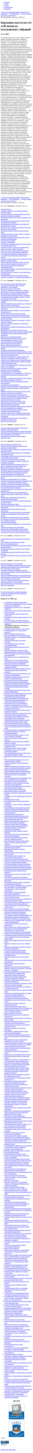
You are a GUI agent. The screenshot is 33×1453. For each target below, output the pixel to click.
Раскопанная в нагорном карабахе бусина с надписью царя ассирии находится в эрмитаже (15, 294)
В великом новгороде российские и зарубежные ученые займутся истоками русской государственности (16, 782)
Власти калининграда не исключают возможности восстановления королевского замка (18, 1192)
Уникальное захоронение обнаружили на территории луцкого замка (13, 498)
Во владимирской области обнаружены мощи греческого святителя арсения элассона (16, 842)
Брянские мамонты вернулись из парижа (13, 338)
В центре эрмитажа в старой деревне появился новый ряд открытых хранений (15, 215)
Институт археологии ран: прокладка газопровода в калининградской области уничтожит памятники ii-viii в (17, 1326)
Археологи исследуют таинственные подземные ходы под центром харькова (16, 661)
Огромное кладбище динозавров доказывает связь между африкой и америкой (18, 1356)
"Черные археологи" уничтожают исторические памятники (14, 828)
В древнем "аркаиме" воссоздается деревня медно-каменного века (17, 1302)
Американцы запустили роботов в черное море (15, 512)
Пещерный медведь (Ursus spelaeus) (12, 564)
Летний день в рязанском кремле (11, 337)
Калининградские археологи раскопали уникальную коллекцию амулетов (16, 1214)
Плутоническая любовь (8, 240)
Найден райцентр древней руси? (11, 444)
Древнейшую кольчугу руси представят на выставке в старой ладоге (14, 418)
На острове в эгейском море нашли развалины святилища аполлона (15, 1081)
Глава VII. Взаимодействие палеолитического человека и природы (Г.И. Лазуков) (15, 581)
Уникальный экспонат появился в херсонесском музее (15, 1004)
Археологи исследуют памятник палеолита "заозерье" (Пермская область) (18, 1088)
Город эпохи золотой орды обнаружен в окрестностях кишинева (16, 835)
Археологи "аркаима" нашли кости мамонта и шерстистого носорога (18, 707)
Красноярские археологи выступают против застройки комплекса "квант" (18, 1121)
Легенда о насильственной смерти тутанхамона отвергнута (15, 1245)
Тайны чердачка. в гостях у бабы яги (15, 1189)
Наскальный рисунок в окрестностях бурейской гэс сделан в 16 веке (16, 1040)
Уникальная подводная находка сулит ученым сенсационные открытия (15, 221)
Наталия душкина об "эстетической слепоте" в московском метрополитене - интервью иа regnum (16, 1183)
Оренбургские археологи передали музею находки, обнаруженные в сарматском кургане (15, 395)
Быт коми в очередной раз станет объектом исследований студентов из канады (17, 1234)
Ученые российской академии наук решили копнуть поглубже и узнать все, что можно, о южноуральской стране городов (18, 1044)
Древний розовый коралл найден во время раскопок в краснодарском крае (14, 410)
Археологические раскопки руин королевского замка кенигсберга (14, 974)
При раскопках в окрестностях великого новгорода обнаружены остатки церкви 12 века (17, 1036)
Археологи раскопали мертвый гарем (16, 859)
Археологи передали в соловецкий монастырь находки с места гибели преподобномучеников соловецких (15, 414)
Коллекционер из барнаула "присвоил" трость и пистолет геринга (16, 1010)
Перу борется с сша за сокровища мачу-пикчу (15, 292)
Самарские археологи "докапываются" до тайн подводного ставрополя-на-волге (17, 1060)
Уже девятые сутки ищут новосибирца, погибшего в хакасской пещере (16, 1348)
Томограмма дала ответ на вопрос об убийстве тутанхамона (15, 1396)
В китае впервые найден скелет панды (16, 1304)
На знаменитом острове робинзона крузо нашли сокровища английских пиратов (17, 808)
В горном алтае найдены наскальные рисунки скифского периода (16, 838)
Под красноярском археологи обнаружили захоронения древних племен (17, 753)
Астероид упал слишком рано (13, 1149)
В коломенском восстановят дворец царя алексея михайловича (17, 691)
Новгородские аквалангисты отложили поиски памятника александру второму (16, 1163)
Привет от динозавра (7, 585)
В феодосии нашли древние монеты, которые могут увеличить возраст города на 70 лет (15, 263)
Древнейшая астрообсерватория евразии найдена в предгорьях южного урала (16, 457)
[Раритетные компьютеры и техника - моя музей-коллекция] (16, 1419)
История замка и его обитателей (11, 371)
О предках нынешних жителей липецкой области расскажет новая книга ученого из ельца (17, 726)
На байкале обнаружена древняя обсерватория (15, 469)
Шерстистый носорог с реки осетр (11, 467)
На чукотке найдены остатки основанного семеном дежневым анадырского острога (17, 864)
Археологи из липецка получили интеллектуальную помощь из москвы (16, 997)
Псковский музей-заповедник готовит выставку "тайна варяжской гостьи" (16, 362)
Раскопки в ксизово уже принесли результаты (15, 484)
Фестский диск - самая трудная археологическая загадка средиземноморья (16, 228)
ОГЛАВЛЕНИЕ (14, 199)
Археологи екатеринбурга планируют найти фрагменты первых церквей (18, 984)
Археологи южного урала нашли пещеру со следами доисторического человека (18, 861)
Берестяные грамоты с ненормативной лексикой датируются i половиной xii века (17, 917)
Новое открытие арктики (8, 421)
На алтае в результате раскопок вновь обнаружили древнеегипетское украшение (17, 682)
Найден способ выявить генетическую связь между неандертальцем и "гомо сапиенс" (18, 1255)
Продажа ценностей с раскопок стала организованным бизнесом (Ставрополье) (17, 1269)
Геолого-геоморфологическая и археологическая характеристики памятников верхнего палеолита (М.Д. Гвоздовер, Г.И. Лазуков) (16, 432)
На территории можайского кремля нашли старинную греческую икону (17, 787)
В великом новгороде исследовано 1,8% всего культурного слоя (17, 896)
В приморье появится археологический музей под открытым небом (16, 677)
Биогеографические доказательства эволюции (15, 583)
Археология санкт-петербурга (10, 385)
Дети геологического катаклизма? (15, 789)
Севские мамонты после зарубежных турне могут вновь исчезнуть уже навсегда (16, 304)
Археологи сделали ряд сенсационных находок (15, 532)
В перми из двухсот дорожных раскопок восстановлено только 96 (17, 1075)
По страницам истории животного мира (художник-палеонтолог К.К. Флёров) (13, 284)
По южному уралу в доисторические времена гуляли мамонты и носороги (16, 704)
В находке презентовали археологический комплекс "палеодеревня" (14, 447)
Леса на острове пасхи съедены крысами (17, 635)
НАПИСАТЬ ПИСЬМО (8, 1450)
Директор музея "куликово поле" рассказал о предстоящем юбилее (17, 921)
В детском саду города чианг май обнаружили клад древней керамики (15, 519)
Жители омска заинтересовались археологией (15, 315)
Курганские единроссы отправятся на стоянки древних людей (16, 1085)
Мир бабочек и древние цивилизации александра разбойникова (16, 1032)
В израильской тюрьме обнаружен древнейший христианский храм (15, 696)
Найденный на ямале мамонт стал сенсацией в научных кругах (15, 856)
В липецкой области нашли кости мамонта (17, 869)
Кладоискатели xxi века (11, 799)
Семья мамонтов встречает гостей (11, 340)
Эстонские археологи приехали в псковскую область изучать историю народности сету (15, 1177)
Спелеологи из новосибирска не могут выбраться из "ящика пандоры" (16, 1366)
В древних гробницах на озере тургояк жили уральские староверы (16, 735)
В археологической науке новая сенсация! (17, 972)
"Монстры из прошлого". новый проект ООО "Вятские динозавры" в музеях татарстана (15, 357)
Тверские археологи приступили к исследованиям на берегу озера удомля (16, 1067)
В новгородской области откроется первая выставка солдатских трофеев (14, 369)
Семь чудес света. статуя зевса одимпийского (15, 247)
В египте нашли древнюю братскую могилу (18, 693)
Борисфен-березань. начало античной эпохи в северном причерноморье (15, 238)
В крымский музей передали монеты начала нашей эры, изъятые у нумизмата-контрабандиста (16, 276)
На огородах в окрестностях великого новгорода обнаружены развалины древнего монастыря (18, 879)
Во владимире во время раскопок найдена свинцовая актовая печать (17, 1231)
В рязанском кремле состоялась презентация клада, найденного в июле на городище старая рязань (18, 936)
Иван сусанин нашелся (11, 1248)
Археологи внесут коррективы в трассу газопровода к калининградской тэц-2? (16, 1294)
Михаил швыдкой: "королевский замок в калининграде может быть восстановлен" (17, 1098)
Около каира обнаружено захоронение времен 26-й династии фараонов (16, 821)
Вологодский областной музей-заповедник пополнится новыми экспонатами (17, 911)
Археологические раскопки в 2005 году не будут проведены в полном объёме (17, 1125)
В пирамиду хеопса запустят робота (15, 748)
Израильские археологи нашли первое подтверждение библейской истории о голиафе (16, 686)
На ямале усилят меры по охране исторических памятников (14, 1133)
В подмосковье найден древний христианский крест (14, 644)
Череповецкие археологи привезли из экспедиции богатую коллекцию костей (16, 354)
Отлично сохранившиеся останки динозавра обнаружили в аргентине (18, 604)
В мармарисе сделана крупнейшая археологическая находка (15, 893)
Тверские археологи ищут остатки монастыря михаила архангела (15, 1095)
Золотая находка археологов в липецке (13, 459)
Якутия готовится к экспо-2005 (10, 289)
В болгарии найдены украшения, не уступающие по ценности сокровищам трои (18, 914)
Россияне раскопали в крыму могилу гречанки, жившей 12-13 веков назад (15, 235)
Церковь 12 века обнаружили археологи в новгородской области (17, 980)
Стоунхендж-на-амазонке (9, 522)
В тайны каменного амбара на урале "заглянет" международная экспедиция (16, 1091)
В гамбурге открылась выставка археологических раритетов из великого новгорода (16, 379)
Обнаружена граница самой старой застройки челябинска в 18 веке (15, 977)
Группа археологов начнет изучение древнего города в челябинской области (16, 1136)
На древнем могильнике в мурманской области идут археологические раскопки (15, 486)
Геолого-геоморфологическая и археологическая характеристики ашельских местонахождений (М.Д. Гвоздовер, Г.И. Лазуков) (16, 567)
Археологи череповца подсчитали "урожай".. (15, 290)
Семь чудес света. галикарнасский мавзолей (14, 250)
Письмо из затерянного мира (10, 504)
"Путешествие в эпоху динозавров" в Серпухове (16, 373)
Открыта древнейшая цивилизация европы (14, 492)
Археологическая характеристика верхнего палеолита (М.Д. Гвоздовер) (14, 428)
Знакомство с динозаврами (9, 287)
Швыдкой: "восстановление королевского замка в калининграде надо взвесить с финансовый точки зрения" (17, 1112)
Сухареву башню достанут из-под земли (17, 629)
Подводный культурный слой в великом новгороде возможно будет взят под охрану (18, 1159)
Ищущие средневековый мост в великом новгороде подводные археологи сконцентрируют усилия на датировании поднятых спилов (16, 480)
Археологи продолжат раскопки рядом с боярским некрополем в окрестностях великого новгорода (17, 1071)
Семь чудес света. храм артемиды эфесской (14, 252)
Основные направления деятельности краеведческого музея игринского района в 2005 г (16, 350)
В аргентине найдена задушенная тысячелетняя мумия (14, 732)
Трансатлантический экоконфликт (15, 663)
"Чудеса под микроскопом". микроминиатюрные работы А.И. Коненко (17, 1307)
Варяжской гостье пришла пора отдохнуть (14, 330)
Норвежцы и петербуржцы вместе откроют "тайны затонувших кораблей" (17, 994)
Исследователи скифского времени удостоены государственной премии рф (16, 1202)
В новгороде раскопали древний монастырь (18, 867)
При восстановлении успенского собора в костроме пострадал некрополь (17, 1196)
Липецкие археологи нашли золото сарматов (15, 471)
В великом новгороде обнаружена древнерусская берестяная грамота (15, 951)
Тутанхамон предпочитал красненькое (13, 542)
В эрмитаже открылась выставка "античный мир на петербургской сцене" (16, 244)
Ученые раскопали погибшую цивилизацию (15, 530)
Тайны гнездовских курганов (10, 404)
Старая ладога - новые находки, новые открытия (16, 360)
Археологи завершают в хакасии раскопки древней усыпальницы (17, 947)
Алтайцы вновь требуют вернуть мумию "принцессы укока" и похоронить (17, 1330)
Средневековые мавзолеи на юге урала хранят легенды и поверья (16, 760)
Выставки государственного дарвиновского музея (16, 386)
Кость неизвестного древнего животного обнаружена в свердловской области (17, 927)
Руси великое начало (10, 1228)
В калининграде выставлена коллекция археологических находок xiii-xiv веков (13, 402)
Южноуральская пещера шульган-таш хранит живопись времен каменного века (17, 770)
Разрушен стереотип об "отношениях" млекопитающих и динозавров (16, 1393)
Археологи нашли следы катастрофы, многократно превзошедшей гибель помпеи (14, 528)
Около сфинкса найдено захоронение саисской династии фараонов (16, 818)
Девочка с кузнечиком (8, 242)
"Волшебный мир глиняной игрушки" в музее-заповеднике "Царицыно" (15, 297)
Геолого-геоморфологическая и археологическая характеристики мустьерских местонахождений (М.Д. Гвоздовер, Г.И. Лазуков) (16, 577)
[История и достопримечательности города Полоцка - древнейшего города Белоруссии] (16, 1436)
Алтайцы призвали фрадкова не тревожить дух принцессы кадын (17, 987)
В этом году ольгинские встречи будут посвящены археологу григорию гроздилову (18, 1380)
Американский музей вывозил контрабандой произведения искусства (15, 225)
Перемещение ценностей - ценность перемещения (16, 332)
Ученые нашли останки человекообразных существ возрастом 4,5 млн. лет (17, 1386)
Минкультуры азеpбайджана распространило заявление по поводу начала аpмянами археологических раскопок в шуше (18, 1315)
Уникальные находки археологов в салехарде (15, 517)
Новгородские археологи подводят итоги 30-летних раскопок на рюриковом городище (17, 774)
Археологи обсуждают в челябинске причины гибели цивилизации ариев (16, 825)
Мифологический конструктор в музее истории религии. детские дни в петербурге (16, 392)
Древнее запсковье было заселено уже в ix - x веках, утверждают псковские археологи (15, 465)
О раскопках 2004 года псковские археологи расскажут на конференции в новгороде (18, 1390)
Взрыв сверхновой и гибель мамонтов (16, 698)
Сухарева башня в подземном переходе (16, 620)
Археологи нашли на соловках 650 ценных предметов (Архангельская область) (17, 714)
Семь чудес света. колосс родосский (12, 249)
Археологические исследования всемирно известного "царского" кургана (14, 399)
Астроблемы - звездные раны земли (15, 602)
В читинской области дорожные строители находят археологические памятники (14, 473)
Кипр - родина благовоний (9, 544)
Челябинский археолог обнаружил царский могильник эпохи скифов (18, 846)
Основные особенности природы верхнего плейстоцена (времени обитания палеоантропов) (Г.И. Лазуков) (16, 572)
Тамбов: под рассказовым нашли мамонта (17, 933)
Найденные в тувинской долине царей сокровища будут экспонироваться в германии (16, 407)
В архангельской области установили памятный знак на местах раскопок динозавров (16, 1289)
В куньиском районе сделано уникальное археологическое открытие (17, 883)
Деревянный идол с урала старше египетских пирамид (14, 750)
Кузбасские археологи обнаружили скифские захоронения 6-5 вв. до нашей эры (18, 1007)
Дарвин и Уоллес (6, 209)
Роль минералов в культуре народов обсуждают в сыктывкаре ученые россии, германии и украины (17, 1238)
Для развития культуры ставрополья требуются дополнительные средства (15, 1259)
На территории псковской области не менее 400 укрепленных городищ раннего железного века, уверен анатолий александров (18, 888)
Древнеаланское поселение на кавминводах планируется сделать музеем (18, 899)
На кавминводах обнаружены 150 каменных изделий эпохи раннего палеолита (18, 1146)
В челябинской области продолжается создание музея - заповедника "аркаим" (16, 1297)
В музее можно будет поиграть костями (13, 313)
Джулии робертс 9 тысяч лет (13, 1013)
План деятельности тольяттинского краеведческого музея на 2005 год (12, 342)
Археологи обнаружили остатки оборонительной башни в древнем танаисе (16, 259)
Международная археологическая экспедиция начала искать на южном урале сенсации (17, 1129)
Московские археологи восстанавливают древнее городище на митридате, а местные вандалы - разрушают (18, 968)
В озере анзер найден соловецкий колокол (14, 592)
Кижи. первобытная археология (11, 345)
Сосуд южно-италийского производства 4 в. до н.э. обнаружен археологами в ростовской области (15, 255)
